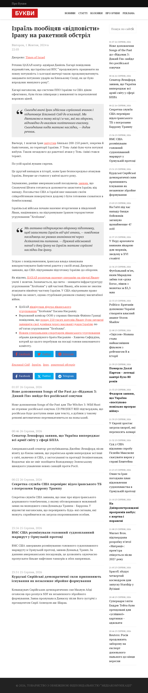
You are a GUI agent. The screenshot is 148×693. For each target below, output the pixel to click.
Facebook (24, 354)
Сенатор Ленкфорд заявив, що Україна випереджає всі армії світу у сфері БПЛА (56, 437)
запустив (50, 143)
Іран (46, 365)
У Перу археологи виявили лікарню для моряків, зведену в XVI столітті (121, 249)
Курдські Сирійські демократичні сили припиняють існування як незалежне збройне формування (56, 578)
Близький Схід (21, 365)
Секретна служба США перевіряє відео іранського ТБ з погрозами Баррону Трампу (57, 486)
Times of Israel (35, 57)
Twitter (46, 354)
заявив (83, 183)
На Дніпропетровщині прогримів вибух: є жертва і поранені (124, 512)
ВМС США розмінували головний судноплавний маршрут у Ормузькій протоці (53, 534)
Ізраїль (36, 365)
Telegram (68, 354)
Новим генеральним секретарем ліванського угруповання (59, 333)
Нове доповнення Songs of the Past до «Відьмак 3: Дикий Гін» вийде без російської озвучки (54, 393)
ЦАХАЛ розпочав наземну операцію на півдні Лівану (63, 277)
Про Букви (19, 3)
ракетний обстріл (63, 365)
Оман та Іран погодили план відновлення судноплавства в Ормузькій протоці (122, 482)
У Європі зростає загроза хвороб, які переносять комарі (122, 427)
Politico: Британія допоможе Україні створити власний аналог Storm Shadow (122, 313)
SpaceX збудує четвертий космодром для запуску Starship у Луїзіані (121, 580)
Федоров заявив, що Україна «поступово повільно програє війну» (122, 402)
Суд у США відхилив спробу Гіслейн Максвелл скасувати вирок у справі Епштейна (121, 452)
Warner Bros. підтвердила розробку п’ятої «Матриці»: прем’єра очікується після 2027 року (120, 546)
